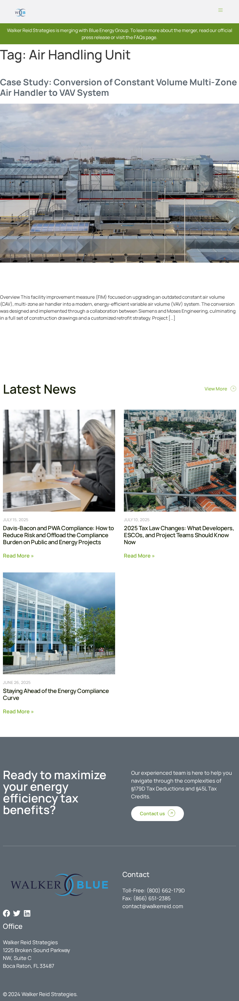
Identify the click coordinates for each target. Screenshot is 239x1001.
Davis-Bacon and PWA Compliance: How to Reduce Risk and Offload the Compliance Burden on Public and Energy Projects (58, 535)
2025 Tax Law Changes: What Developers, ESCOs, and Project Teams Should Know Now (179, 535)
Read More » (18, 555)
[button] (220, 10)
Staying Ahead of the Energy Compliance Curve (56, 694)
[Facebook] (6, 913)
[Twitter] (16, 913)
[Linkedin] (27, 913)
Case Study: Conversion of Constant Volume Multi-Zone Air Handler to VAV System (118, 87)
